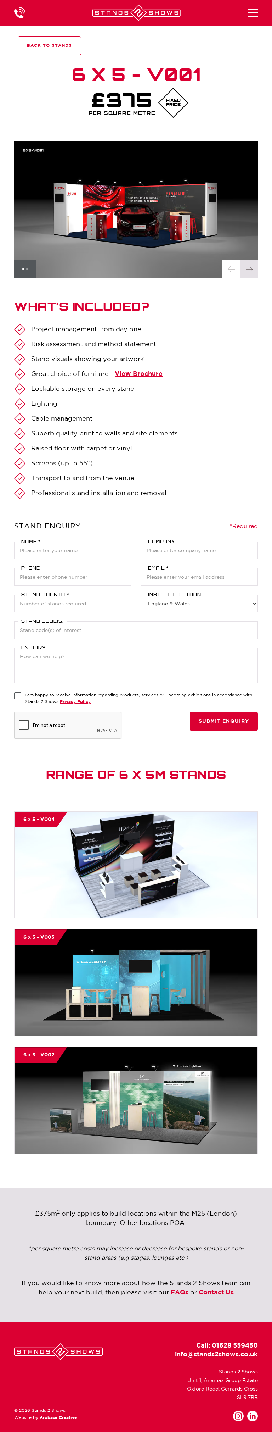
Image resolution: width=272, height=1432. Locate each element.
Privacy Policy (75, 702)
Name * (31, 542)
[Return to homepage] (136, 13)
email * (158, 568)
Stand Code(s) (42, 622)
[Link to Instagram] (238, 1416)
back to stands (49, 46)
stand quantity (45, 595)
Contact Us (216, 1292)
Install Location (174, 595)
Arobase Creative (58, 1418)
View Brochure (139, 374)
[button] (253, 13)
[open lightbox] (136, 209)
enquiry (33, 648)
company (161, 542)
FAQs (179, 1292)
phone (30, 568)
